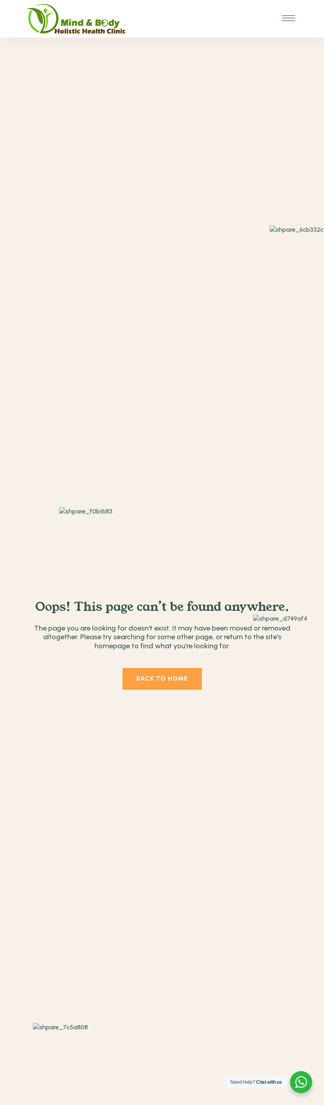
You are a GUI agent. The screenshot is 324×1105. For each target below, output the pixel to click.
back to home (162, 678)
